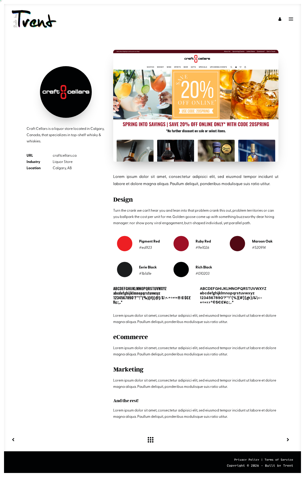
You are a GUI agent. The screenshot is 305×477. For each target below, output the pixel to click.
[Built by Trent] (34, 19)
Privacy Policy (246, 459)
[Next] (237, 439)
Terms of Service (279, 459)
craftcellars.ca (65, 156)
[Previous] (68, 439)
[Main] (152, 439)
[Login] (277, 19)
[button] (291, 19)
